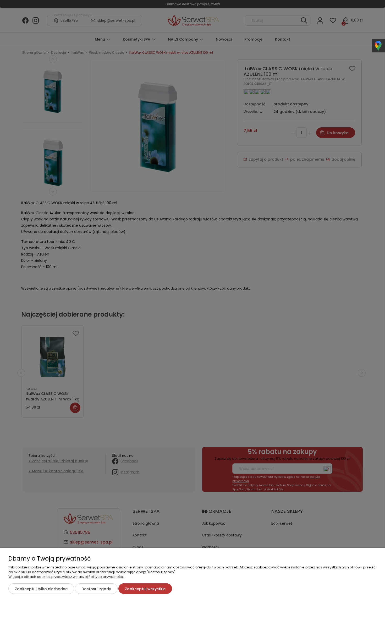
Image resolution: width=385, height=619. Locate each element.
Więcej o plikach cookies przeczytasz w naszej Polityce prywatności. (66, 576)
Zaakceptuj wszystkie (145, 588)
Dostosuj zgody (96, 588)
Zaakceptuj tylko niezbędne (41, 588)
